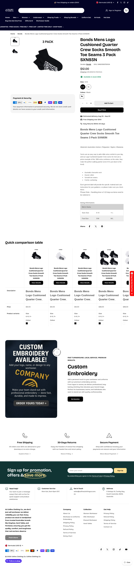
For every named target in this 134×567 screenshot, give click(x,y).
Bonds (20, 34)
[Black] (82, 96)
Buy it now (102, 110)
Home (12, 34)
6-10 (82, 87)
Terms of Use (97, 476)
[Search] (81, 10)
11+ (89, 87)
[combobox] (51, 10)
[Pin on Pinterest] (102, 226)
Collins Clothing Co (19, 556)
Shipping (83, 72)
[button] (132, 283)
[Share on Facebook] (89, 226)
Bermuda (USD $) (105, 2)
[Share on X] (95, 226)
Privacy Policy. (109, 476)
